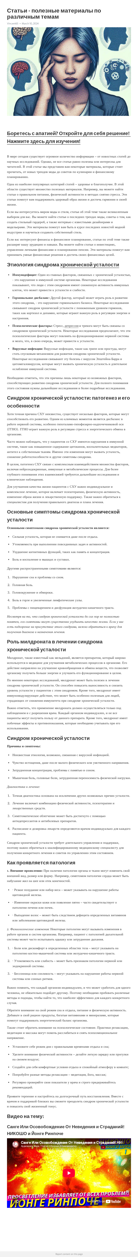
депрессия (72, 326)
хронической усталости (89, 265)
